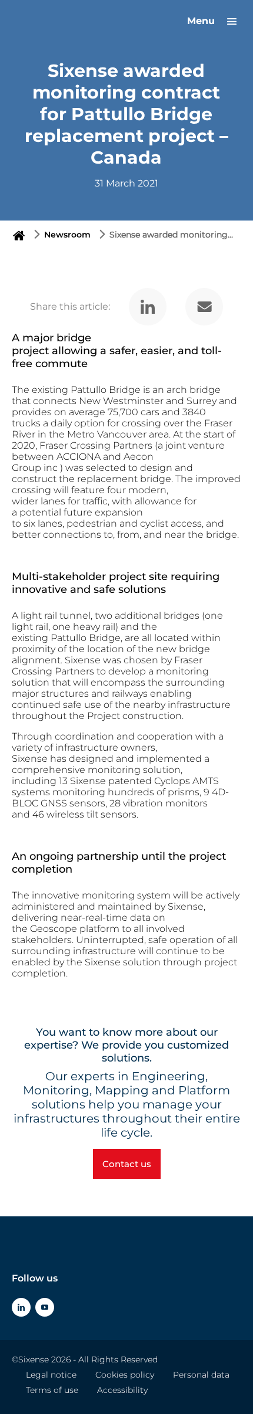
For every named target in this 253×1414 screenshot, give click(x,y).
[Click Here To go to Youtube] (44, 1307)
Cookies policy (124, 1374)
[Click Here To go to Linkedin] (21, 1307)
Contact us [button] (126, 1163)
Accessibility (122, 1390)
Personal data (201, 1374)
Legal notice (51, 1374)
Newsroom (67, 234)
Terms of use (52, 1390)
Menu (202, 20)
